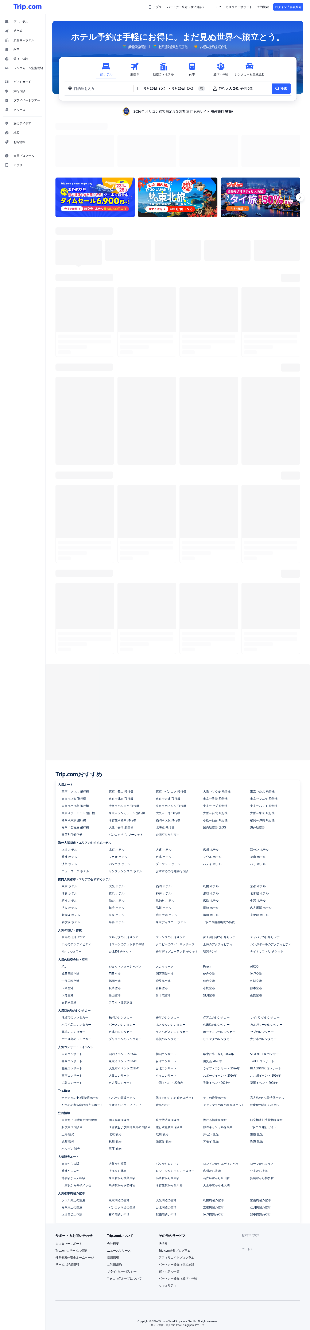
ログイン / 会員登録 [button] (288, 7)
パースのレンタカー (122, 969)
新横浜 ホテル (71, 867)
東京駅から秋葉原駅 (122, 1123)
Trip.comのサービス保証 (71, 1195)
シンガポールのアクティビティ (270, 889)
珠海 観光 (256, 1086)
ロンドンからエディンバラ (221, 1108)
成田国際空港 (70, 918)
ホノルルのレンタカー (170, 969)
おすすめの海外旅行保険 (172, 816)
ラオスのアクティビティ (125, 1050)
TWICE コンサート (262, 1006)
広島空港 (67, 933)
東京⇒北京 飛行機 (121, 743)
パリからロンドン (167, 1108)
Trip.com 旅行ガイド (263, 1072)
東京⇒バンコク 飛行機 (171, 736)
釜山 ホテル (258, 802)
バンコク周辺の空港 (122, 1152)
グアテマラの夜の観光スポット (223, 1050)
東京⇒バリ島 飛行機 (75, 751)
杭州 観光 (115, 1086)
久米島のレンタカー (216, 969)
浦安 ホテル (69, 838)
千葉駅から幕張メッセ (76, 1130)
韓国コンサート (166, 999)
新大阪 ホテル (71, 860)
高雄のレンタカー (73, 977)
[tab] (106, 69)
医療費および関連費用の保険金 (129, 1072)
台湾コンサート (166, 1006)
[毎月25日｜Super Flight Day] (95, 142)
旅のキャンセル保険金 (218, 1072)
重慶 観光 (256, 1079)
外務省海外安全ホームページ (74, 1202)
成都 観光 (68, 1086)
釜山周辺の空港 (260, 1145)
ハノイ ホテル (212, 809)
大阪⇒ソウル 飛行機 (216, 736)
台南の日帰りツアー (75, 882)
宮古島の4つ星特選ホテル (267, 1042)
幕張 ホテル (116, 867)
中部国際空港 (70, 926)
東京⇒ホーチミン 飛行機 (78, 758)
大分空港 (67, 940)
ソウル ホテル (212, 802)
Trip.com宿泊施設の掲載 (219, 867)
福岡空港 (115, 926)
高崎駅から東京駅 (167, 1123)
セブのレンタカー (262, 977)
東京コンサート (72, 1020)
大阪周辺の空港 (166, 1145)
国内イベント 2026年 (123, 999)
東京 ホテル (69, 831)
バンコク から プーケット (126, 779)
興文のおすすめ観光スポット (175, 1042)
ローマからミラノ (262, 1108)
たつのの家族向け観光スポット (82, 1050)
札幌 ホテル (211, 831)
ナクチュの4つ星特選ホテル (80, 1042)
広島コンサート (72, 1027)
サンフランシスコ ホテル (125, 816)
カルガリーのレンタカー (266, 969)
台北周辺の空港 (166, 1152)
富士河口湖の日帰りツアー (221, 882)
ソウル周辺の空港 (73, 1145)
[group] (134, 46)
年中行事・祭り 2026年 (218, 999)
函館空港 (256, 940)
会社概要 (113, 1188)
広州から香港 (212, 1116)
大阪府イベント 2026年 (124, 1013)
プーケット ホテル (168, 809)
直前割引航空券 (72, 779)
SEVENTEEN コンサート (266, 999)
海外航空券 (257, 772)
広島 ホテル (211, 845)
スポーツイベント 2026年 (220, 1020)
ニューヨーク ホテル (75, 816)
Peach (207, 911)
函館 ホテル (211, 852)
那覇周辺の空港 (166, 1159)
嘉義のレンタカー (167, 984)
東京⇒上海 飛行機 (74, 743)
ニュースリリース (119, 1195)
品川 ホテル (163, 852)
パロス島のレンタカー (76, 984)
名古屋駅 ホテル (261, 852)
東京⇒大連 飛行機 (168, 743)
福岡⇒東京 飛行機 (74, 765)
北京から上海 (259, 1116)
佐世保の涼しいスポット (266, 1050)
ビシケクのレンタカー (218, 984)
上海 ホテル (69, 794)
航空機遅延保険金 (167, 1065)
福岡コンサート (72, 1006)
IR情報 (163, 1188)
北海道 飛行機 (165, 772)
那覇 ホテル (211, 838)
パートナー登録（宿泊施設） (178, 1209)
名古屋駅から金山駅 (216, 1123)
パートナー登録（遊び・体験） (179, 1223)
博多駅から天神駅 (73, 1123)
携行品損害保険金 (215, 1065)
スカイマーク (165, 911)
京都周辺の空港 (213, 1152)
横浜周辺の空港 (119, 1159)
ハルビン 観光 (71, 1093)
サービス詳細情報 (67, 1209)
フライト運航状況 (120, 947)
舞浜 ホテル (116, 852)
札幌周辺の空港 (213, 1145)
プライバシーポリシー (122, 1216)
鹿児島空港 (163, 926)
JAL (64, 911)
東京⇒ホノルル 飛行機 (171, 751)
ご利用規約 (114, 1209)
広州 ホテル (211, 794)
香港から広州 (70, 1116)
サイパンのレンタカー (265, 962)
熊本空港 (256, 933)
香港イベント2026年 (216, 1027)
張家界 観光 (163, 1086)
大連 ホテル (163, 794)
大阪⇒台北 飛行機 (215, 758)
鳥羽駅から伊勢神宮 (122, 1130)
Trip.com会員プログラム (174, 1195)
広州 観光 (162, 1079)
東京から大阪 (70, 1108)
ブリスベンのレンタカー (125, 984)
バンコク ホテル (119, 809)
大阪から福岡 (118, 1108)
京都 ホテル (258, 831)
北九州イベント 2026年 (265, 1020)
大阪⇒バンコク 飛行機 (124, 751)
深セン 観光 (211, 1079)
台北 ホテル (163, 802)
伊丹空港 (209, 918)
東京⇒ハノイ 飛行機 (264, 751)
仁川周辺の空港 (260, 1152)
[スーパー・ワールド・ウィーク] (260, 142)
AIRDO (254, 911)
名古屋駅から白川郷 (169, 1130)
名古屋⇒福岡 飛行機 (122, 765)
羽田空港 (115, 918)
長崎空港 (115, 933)
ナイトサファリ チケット (266, 896)
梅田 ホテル (211, 860)
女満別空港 (69, 947)
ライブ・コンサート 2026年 (221, 1013)
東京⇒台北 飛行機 (262, 736)
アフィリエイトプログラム (176, 1202)
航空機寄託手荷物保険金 (266, 1065)
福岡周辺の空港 (72, 1152)
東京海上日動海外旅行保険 (79, 1065)
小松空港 (209, 933)
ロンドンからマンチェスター (175, 1116)
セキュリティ (168, 1230)
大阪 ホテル (116, 831)
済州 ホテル (69, 809)
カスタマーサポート (68, 1188)
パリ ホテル (258, 809)
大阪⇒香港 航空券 (121, 772)
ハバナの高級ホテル (122, 1042)
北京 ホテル (116, 794)
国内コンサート (72, 999)
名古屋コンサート (120, 1027)
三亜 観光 (115, 1093)
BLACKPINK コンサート (265, 1013)
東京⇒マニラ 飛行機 (264, 743)
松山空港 (115, 940)
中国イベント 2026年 (170, 1027)
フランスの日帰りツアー (172, 882)
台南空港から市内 (167, 779)
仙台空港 (209, 926)
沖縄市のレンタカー (75, 962)
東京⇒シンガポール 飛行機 (127, 758)
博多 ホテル (69, 852)
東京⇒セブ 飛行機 (215, 751)
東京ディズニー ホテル (171, 867)
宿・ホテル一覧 (169, 1216)
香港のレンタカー (167, 962)
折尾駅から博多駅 (262, 1123)
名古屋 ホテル (259, 838)
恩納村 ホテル (165, 845)
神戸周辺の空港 (213, 1159)
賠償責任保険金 (72, 1072)
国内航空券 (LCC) (214, 772)
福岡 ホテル (163, 831)
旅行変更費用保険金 (169, 1072)
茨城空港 (256, 926)
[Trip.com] (27, 7)
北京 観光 (115, 1079)
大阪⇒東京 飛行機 (262, 758)
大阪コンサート (119, 1020)
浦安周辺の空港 (260, 1159)
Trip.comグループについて (124, 1223)
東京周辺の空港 (119, 1145)
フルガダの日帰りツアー (125, 882)
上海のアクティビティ (218, 889)
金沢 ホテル (258, 845)
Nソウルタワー (71, 896)
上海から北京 (118, 1116)
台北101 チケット (120, 896)
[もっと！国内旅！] (177, 142)
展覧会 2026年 (212, 1006)
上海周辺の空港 (72, 1159)
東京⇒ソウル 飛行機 (75, 736)
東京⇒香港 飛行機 (215, 743)
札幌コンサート (72, 1013)
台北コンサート (166, 1013)
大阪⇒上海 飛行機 (168, 758)
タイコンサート (166, 1020)
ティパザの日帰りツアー (266, 882)
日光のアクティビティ (76, 889)
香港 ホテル (69, 802)
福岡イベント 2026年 (264, 1027)
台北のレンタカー (120, 977)
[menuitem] (23, 21)
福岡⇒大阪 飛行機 (168, 765)
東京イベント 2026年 (123, 1006)
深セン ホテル (259, 794)
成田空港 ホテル (166, 860)
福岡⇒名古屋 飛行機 (75, 772)
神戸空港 (256, 918)
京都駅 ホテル (259, 860)
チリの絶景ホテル (215, 1042)
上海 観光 (68, 1079)
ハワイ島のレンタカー (76, 969)
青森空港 (162, 933)
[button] (6, 7)
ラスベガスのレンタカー (172, 977)
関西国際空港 (165, 918)
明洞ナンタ (210, 896)
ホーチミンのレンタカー (219, 977)
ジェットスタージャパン (125, 911)
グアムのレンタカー (216, 962)
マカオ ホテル (118, 802)
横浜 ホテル (116, 838)
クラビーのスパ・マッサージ (175, 889)
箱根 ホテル (69, 845)
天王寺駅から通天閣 (216, 1130)
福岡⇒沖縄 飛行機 (262, 765)
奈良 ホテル (116, 860)
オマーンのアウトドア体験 (126, 889)
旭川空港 (209, 940)
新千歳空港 (163, 940)
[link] (155, 7)
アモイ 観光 (211, 1086)
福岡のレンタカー (120, 962)
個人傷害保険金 (119, 1065)
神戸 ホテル (163, 838)
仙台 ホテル (116, 845)
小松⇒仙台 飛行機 (215, 765)
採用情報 (113, 1202)
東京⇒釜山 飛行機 (121, 736)
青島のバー (163, 1050)
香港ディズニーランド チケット (177, 896)
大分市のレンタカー (263, 984)
